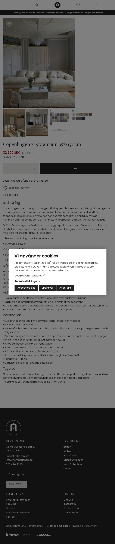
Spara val (47, 287)
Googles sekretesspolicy (29, 275)
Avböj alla (65, 287)
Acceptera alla (26, 287)
